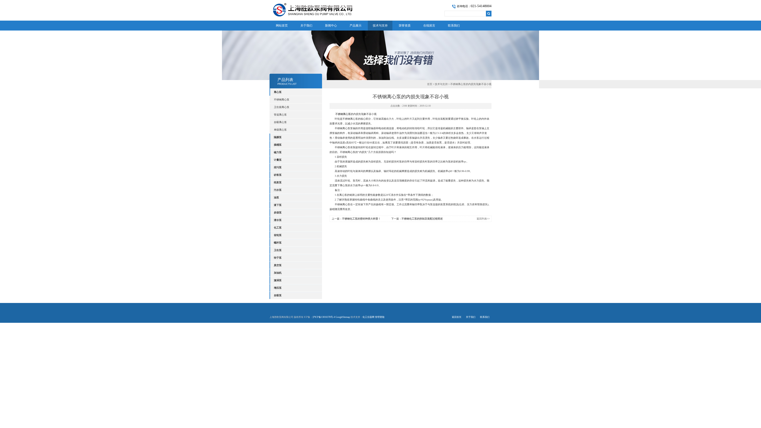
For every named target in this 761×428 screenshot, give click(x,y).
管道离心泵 (280, 114)
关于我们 (306, 25)
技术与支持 (380, 25)
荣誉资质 (405, 25)
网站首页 (282, 25)
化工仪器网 (368, 317)
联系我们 (454, 25)
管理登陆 (379, 317)
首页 (429, 84)
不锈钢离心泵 (281, 99)
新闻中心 (331, 25)
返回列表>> (483, 218)
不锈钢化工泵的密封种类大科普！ (361, 218)
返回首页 (456, 317)
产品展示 (355, 25)
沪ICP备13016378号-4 (324, 317)
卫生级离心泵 (281, 107)
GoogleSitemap (343, 317)
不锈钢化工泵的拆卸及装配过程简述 (422, 218)
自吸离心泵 (280, 122)
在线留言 (429, 25)
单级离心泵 (280, 129)
